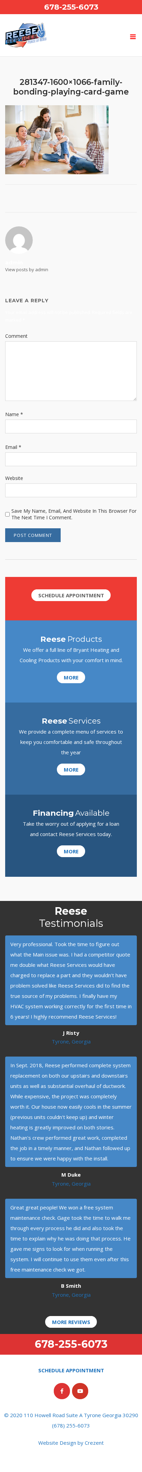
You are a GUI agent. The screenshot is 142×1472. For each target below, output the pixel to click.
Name (14, 414)
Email (13, 447)
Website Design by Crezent (71, 1442)
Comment (16, 336)
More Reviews (71, 1321)
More (71, 677)
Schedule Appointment (71, 595)
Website (14, 478)
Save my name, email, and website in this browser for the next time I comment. (73, 514)
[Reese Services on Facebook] (62, 1391)
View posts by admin (26, 269)
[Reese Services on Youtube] (80, 1391)
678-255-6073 (71, 7)
